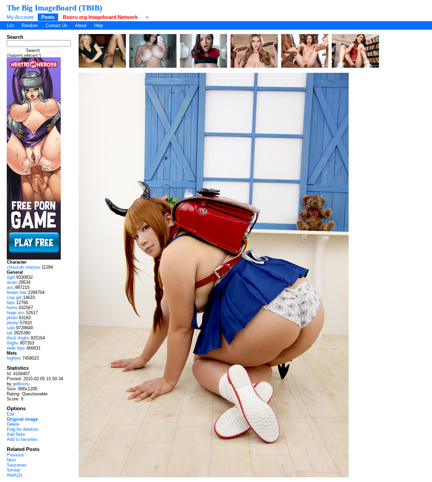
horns (12, 307)
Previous (15, 454)
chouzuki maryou (23, 267)
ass (10, 287)
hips (11, 302)
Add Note (16, 434)
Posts (48, 17)
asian (12, 282)
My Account (20, 17)
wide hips (16, 348)
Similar (13, 470)
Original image (22, 419)
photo (12, 317)
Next (11, 459)
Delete (13, 424)
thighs (13, 342)
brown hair (17, 292)
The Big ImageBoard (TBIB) (54, 7)
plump (13, 322)
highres (14, 358)
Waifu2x (15, 475)
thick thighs (18, 337)
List (10, 25)
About (80, 25)
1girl (11, 277)
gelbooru (21, 383)
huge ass (16, 312)
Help (98, 25)
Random (30, 25)
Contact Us (57, 25)
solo (11, 327)
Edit (11, 414)
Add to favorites (22, 439)
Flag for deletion (22, 429)
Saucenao (16, 465)
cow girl (14, 297)
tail (9, 332)
